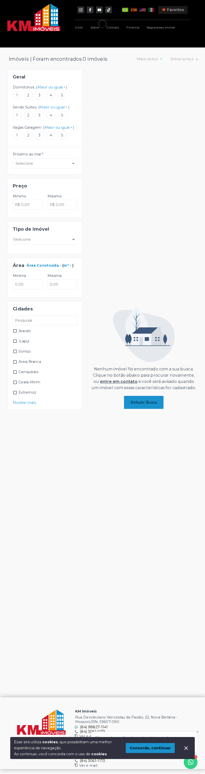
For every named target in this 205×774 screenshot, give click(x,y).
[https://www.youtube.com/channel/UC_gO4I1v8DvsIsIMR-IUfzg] (99, 9)
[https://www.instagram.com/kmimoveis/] (81, 9)
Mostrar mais (24, 402)
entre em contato (119, 381)
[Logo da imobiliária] (41, 722)
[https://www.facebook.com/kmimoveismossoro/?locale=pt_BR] (90, 9)
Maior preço (147, 59)
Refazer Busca (143, 402)
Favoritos (175, 9)
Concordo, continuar (150, 748)
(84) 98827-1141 (94, 727)
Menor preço (182, 59)
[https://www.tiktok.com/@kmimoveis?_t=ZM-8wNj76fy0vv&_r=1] (108, 9)
